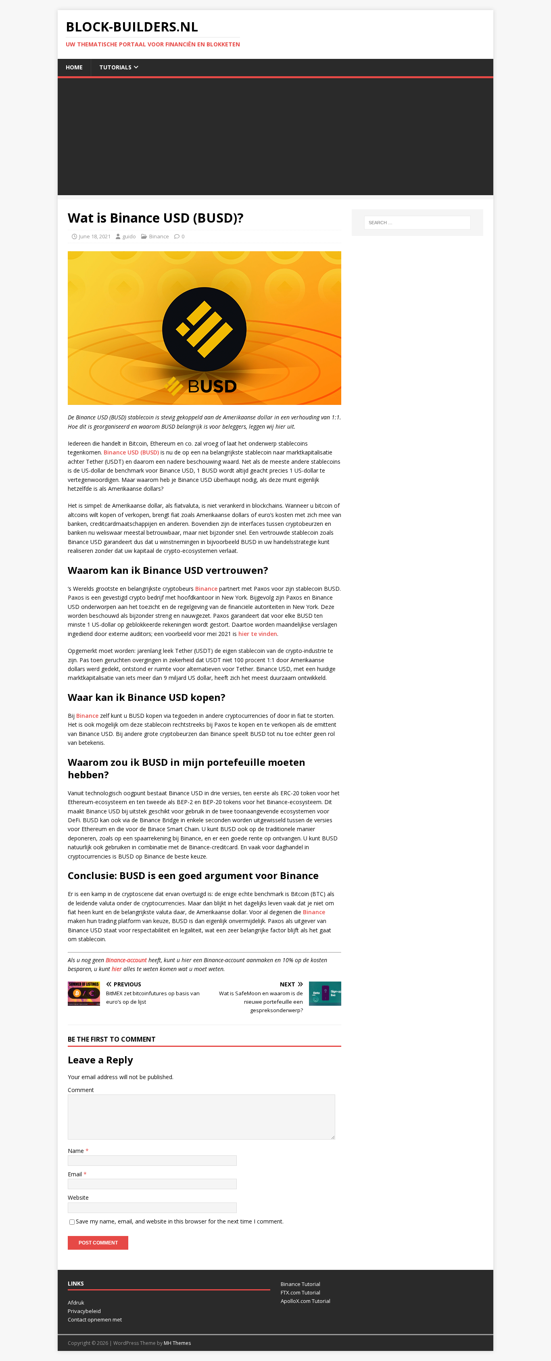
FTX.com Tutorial (300, 1292)
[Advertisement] (275, 138)
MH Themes (177, 1343)
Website (78, 1197)
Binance (159, 236)
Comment (81, 1090)
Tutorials (115, 67)
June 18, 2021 (95, 236)
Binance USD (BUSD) (131, 452)
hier (117, 969)
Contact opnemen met (95, 1319)
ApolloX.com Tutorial (305, 1301)
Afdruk (76, 1302)
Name (77, 1151)
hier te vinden (257, 634)
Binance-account (126, 960)
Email (75, 1174)
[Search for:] (417, 222)
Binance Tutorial (300, 1284)
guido (129, 236)
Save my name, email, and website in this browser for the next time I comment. (180, 1221)
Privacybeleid (84, 1311)
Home (74, 67)
